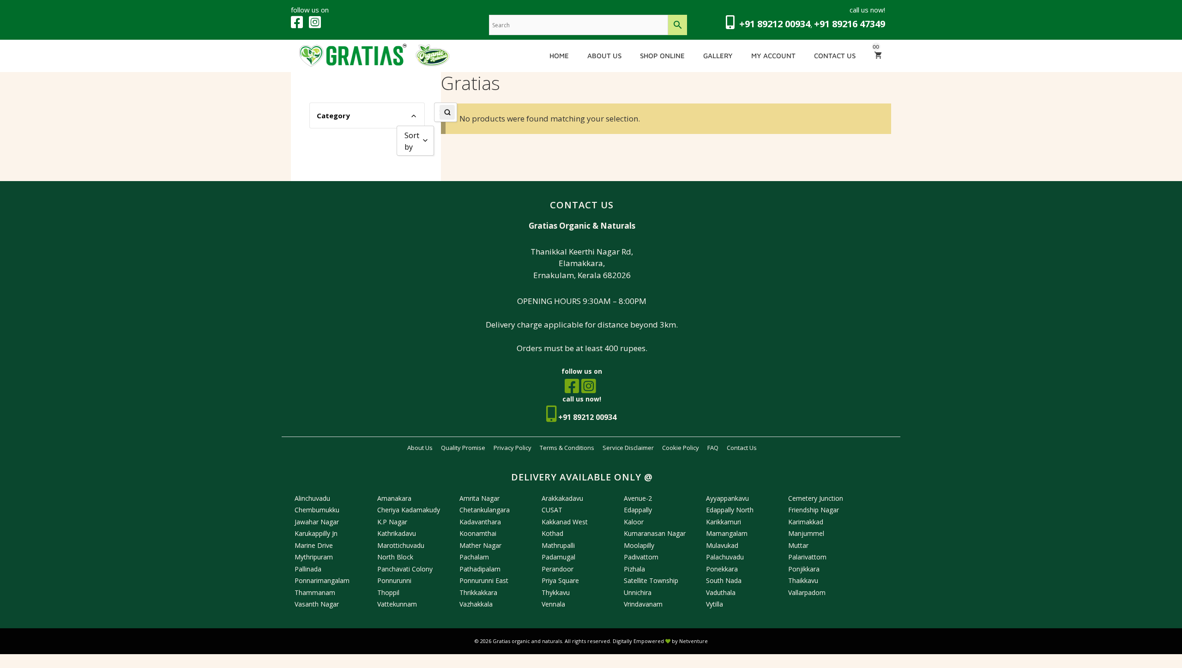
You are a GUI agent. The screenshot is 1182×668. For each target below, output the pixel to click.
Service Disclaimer (628, 447)
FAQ (712, 447)
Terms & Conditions (567, 447)
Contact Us (835, 56)
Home (559, 56)
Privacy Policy (512, 447)
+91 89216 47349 (849, 24)
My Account (773, 56)
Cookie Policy (680, 447)
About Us (604, 56)
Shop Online (662, 56)
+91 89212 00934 (774, 24)
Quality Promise (463, 447)
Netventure (693, 641)
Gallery (718, 56)
